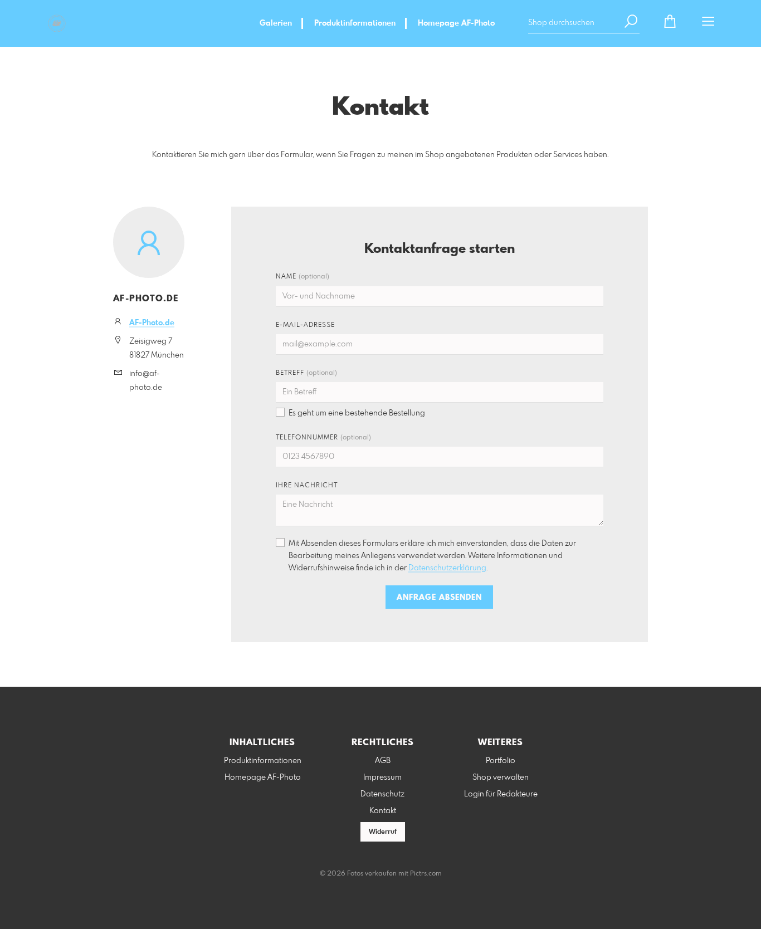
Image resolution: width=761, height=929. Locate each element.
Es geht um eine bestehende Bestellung (357, 413)
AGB (383, 761)
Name (302, 276)
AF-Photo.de (151, 323)
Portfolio (500, 761)
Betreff (306, 373)
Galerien (276, 23)
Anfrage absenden (439, 598)
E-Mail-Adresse (305, 325)
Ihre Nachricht (307, 485)
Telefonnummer (323, 437)
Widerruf (383, 832)
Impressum (382, 777)
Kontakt (382, 811)
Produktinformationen (355, 23)
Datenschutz (382, 794)
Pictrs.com (426, 874)
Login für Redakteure (501, 794)
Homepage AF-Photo (456, 23)
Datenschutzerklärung (447, 568)
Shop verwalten (500, 777)
